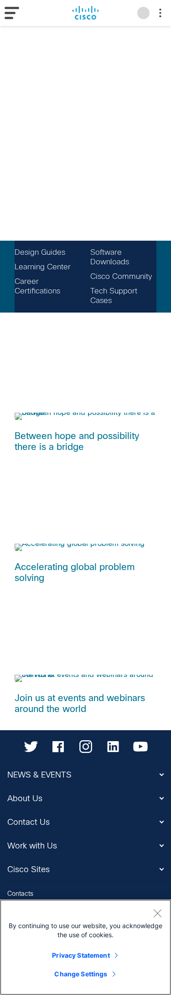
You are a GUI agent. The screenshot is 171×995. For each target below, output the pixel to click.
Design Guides (40, 252)
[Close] (157, 913)
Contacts (20, 893)
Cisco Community (121, 276)
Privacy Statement (80, 955)
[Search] (143, 13)
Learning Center (43, 267)
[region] (85, 947)
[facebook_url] (58, 746)
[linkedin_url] (113, 746)
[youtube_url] (140, 746)
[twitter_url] (31, 746)
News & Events (39, 774)
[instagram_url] (85, 746)
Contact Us (28, 822)
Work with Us (32, 845)
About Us (24, 798)
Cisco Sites (28, 869)
